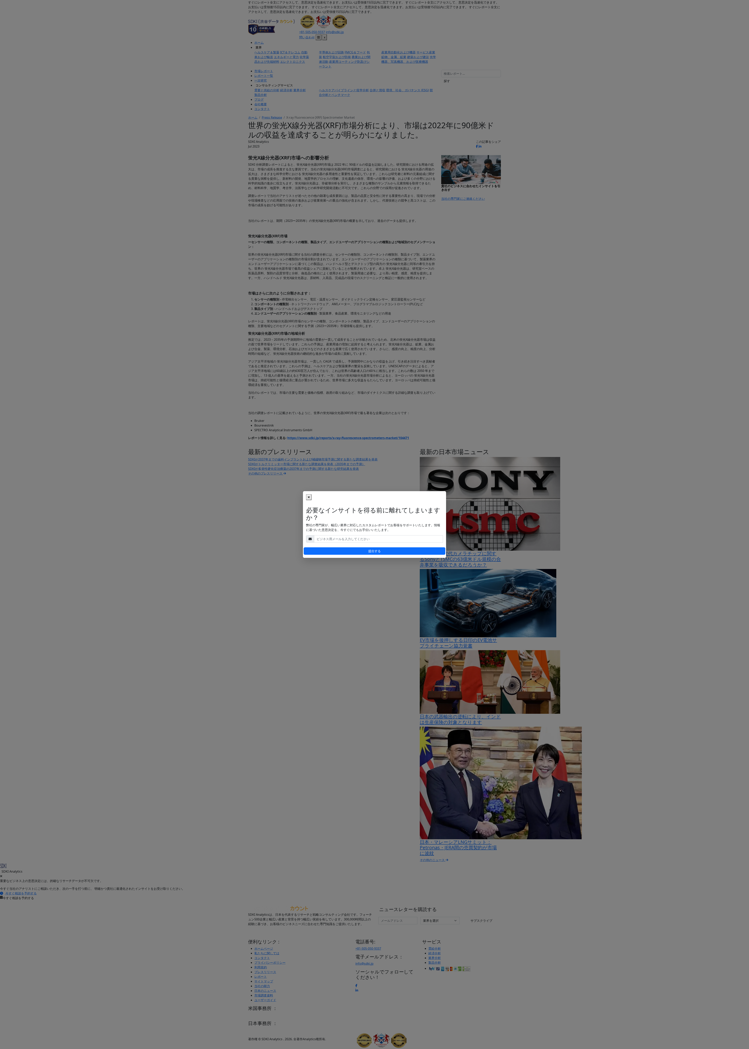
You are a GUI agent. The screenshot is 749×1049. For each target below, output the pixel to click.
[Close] (308, 497)
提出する (374, 551)
